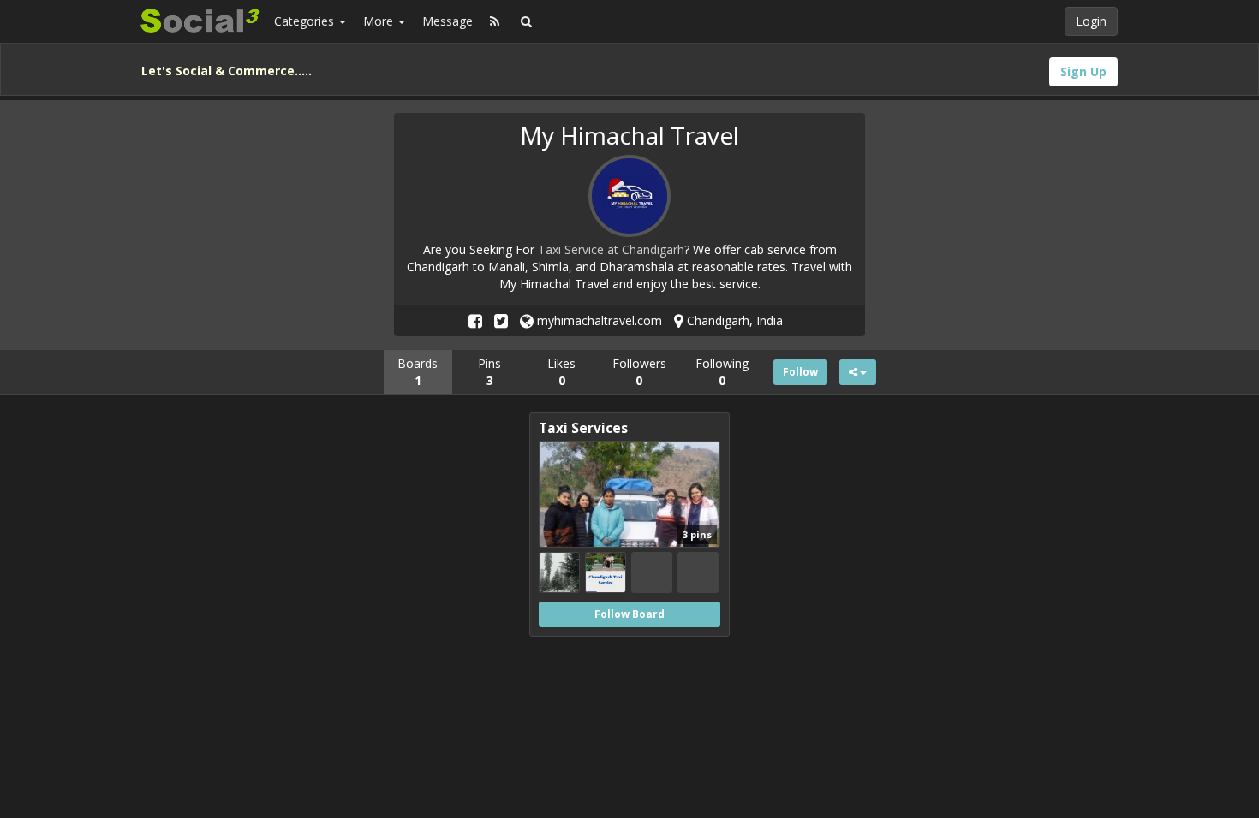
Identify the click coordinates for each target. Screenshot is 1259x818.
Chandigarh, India (733, 320)
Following (722, 371)
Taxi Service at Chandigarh (611, 249)
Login (1091, 21)
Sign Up (1083, 71)
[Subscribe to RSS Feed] (494, 21)
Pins (489, 371)
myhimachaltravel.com (598, 320)
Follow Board (629, 614)
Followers (639, 371)
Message (447, 21)
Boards (417, 371)
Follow (800, 372)
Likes (561, 371)
